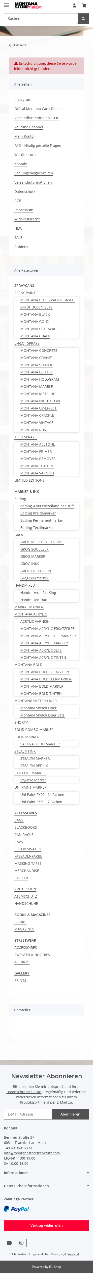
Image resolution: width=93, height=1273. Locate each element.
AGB (17, 200)
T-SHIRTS (21, 962)
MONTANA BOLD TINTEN (41, 693)
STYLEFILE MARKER (30, 772)
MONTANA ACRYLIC (30, 614)
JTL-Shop (55, 1267)
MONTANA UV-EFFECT (38, 408)
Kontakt (20, 163)
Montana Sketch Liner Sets (42, 715)
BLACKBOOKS (25, 827)
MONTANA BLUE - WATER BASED (47, 300)
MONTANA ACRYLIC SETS (41, 650)
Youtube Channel (28, 127)
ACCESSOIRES (25, 947)
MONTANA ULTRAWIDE (39, 328)
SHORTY (21, 722)
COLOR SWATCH (27, 849)
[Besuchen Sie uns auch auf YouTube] (9, 1243)
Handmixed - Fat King (38, 592)
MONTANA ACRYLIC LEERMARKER (48, 635)
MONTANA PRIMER (36, 451)
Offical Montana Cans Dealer (38, 108)
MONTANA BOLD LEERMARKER (45, 679)
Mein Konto (23, 136)
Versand (73, 1254)
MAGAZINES (24, 929)
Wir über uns (25, 154)
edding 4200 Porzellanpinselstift (47, 506)
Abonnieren (70, 1114)
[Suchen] (83, 18)
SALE (18, 237)
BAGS (18, 820)
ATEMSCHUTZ (25, 896)
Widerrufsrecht (27, 219)
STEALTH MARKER (35, 758)
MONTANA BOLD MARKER (41, 686)
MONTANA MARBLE (36, 386)
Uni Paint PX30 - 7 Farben (41, 801)
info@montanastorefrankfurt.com (32, 1153)
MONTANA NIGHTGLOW (40, 401)
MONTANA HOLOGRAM (39, 379)
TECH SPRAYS (25, 437)
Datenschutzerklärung (24, 1091)
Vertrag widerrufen (47, 1225)
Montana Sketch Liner (38, 708)
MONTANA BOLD (28, 664)
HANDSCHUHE (26, 903)
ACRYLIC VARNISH (35, 621)
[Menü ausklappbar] (6, 3)
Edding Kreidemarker (38, 513)
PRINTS (20, 980)
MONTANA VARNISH (37, 473)
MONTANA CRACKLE (37, 415)
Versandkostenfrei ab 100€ (36, 117)
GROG (19, 534)
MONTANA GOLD (34, 321)
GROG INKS (29, 563)
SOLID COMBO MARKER (34, 729)
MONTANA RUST (34, 429)
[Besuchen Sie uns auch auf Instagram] (21, 1243)
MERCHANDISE (26, 870)
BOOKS (20, 921)
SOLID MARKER (26, 736)
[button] (74, 5)
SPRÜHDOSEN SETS (36, 307)
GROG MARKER (32, 556)
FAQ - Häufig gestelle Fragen (37, 145)
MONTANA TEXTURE (37, 465)
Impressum (23, 209)
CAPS (18, 841)
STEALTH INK (25, 751)
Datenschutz (24, 191)
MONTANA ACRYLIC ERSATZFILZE (47, 628)
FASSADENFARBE (28, 856)
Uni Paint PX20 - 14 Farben (42, 794)
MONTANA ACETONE (37, 444)
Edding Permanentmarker (41, 520)
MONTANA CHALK (35, 336)
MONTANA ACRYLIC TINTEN (43, 657)
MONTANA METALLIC (37, 393)
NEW (18, 228)
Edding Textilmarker (37, 527)
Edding (20, 498)
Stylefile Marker (33, 780)
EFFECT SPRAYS (26, 343)
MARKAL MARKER (28, 607)
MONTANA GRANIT (36, 357)
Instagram (22, 99)
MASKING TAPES (27, 863)
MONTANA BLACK (35, 314)
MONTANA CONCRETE (38, 350)
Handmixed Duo (33, 599)
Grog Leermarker (34, 578)
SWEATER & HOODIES (32, 954)
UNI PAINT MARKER (30, 787)
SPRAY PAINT (25, 292)
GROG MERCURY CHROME (41, 542)
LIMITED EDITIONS (29, 480)
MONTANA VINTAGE (37, 422)
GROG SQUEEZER (34, 549)
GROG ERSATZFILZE (36, 570)
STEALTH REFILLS (34, 765)
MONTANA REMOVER (38, 458)
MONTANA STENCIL (36, 364)
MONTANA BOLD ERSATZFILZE (45, 671)
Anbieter (21, 246)
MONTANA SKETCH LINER (35, 700)
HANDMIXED (24, 585)
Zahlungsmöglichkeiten (33, 173)
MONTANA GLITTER (36, 372)
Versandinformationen (33, 182)
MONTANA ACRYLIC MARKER (44, 643)
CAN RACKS (23, 834)
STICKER (21, 877)
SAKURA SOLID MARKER (40, 744)
